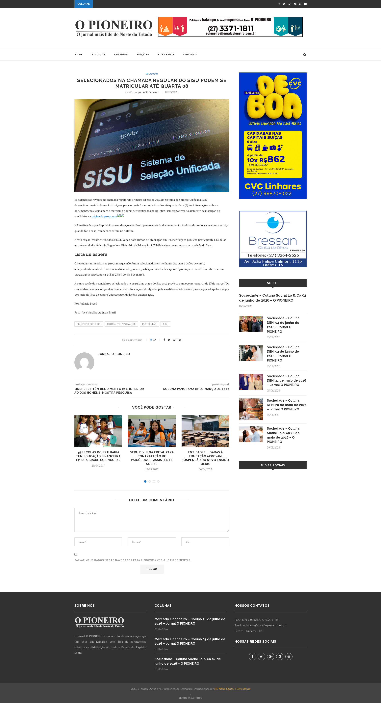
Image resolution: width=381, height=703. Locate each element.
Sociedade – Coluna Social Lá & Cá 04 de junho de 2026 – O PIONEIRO (272, 297)
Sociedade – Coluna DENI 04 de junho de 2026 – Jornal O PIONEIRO (283, 324)
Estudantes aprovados (121, 324)
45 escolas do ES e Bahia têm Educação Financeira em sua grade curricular (98, 456)
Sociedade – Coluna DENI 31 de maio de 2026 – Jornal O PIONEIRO (286, 380)
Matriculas (149, 324)
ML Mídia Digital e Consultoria (232, 688)
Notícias (98, 54)
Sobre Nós (166, 54)
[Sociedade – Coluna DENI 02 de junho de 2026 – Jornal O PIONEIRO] (251, 347)
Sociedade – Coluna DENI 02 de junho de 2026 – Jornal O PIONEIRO (283, 353)
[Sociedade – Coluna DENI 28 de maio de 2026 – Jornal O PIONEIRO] (251, 400)
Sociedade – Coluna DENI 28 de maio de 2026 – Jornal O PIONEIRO (287, 405)
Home (78, 54)
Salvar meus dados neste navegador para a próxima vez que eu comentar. (132, 560)
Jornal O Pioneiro (148, 92)
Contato (190, 54)
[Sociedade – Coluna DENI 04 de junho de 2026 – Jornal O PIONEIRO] (251, 318)
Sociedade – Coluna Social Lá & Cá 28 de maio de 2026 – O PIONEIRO (283, 435)
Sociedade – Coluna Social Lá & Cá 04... (123, 3)
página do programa (104, 216)
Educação (152, 73)
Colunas (121, 54)
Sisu (165, 324)
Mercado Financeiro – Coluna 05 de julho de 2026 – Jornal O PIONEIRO (190, 641)
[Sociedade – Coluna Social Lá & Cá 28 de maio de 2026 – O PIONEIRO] (251, 428)
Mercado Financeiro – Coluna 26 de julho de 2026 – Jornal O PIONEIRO (190, 621)
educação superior (88, 324)
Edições (143, 54)
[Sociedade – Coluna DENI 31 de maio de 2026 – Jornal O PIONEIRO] (251, 376)
